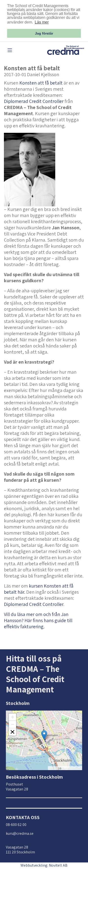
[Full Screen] (12, 732)
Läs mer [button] (42, 22)
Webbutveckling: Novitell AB (44, 865)
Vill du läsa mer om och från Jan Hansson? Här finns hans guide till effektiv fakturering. (38, 620)
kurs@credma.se (19, 833)
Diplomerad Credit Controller (34, 101)
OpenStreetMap (71, 768)
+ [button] (12, 717)
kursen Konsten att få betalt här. (38, 589)
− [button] (12, 724)
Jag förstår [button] (44, 33)
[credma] (65, 49)
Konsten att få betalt (41, 83)
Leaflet (53, 768)
